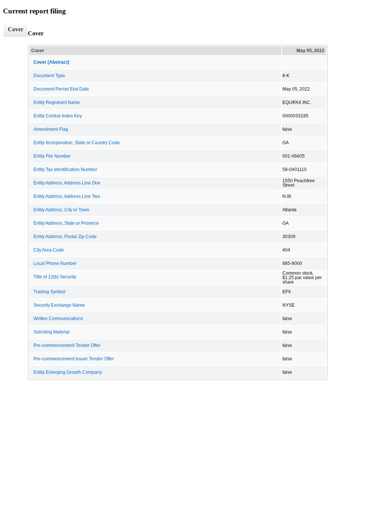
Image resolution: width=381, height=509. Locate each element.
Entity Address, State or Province (66, 223)
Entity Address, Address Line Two (66, 196)
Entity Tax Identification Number (65, 169)
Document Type (49, 75)
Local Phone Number (55, 263)
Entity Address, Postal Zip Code (65, 236)
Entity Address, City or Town (61, 210)
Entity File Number (52, 156)
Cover (15, 29)
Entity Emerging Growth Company (67, 372)
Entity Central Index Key (57, 116)
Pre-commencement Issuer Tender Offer (73, 359)
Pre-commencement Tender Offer (66, 345)
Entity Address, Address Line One (66, 183)
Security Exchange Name (59, 305)
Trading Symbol (49, 292)
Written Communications (58, 318)
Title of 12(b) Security (54, 277)
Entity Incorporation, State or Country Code (76, 142)
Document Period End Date (61, 89)
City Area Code (48, 250)
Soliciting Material (51, 332)
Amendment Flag (50, 129)
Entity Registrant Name (56, 102)
